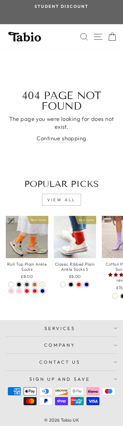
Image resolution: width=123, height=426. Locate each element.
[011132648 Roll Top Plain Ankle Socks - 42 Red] (26, 291)
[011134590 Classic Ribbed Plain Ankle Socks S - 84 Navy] (86, 284)
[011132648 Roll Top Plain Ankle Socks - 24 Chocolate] (34, 284)
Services (59, 328)
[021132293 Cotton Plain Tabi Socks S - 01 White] (115, 296)
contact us (59, 362)
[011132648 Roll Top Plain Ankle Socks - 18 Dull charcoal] (26, 284)
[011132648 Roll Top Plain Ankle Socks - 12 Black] (19, 284)
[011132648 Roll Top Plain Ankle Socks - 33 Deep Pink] (11, 291)
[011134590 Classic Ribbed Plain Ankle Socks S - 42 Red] (78, 284)
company (60, 345)
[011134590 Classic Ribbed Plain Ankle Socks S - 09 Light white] (63, 284)
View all (61, 199)
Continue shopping (61, 138)
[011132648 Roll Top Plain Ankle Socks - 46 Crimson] (34, 291)
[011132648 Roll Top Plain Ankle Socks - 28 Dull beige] (42, 284)
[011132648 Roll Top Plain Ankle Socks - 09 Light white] (11, 284)
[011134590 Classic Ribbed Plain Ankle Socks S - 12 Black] (70, 284)
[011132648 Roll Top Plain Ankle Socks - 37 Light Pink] (19, 291)
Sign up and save (60, 379)
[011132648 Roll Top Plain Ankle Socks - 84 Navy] (42, 291)
